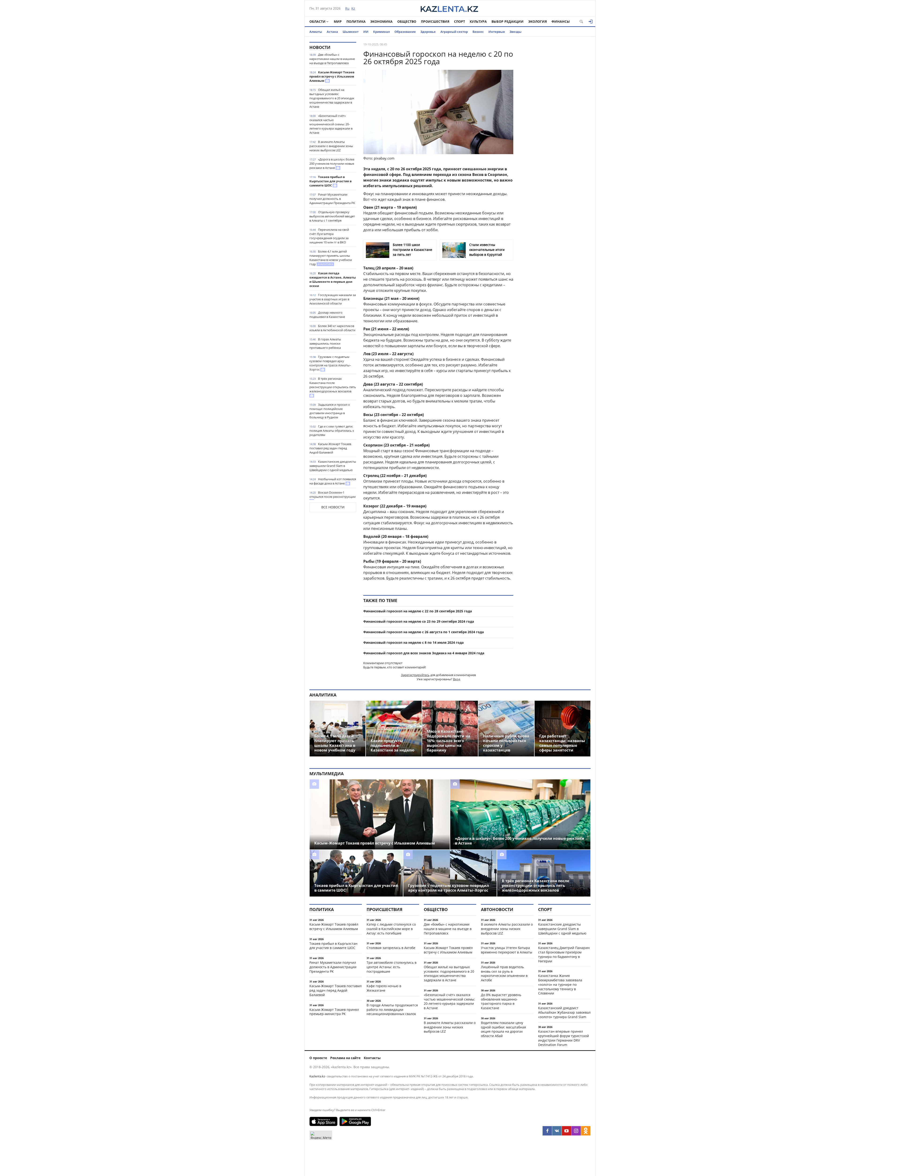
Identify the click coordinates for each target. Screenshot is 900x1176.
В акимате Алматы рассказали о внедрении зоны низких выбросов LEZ (331, 146)
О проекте (318, 1058)
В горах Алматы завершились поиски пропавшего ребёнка (325, 343)
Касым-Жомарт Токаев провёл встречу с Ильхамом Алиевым (331, 76)
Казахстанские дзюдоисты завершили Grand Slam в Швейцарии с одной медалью (332, 465)
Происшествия (435, 21)
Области (317, 21)
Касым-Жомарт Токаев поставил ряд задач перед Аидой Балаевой (330, 448)
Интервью (496, 32)
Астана (332, 32)
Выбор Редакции (507, 21)
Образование (405, 32)
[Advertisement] (555, 112)
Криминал (381, 32)
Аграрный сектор (454, 32)
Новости (319, 47)
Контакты (372, 1058)
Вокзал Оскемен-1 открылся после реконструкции (332, 494)
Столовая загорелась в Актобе (391, 947)
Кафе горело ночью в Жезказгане (384, 988)
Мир (338, 21)
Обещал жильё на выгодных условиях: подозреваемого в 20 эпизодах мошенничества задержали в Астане (331, 98)
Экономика (381, 21)
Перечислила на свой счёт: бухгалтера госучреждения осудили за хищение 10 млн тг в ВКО (329, 235)
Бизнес (478, 32)
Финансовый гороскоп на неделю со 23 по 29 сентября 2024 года (418, 621)
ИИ (365, 32)
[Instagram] (576, 1130)
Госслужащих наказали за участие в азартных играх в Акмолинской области (332, 299)
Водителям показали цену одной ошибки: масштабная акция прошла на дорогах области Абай (503, 1029)
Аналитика (322, 695)
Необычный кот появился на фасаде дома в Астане (332, 481)
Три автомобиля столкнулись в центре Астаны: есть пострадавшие (391, 967)
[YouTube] (566, 1130)
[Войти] (590, 21)
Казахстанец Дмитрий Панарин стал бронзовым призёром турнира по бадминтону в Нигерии (564, 954)
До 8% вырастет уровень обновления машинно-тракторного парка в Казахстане (501, 1001)
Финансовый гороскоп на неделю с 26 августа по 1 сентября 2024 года (423, 632)
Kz (353, 8)
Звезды (515, 32)
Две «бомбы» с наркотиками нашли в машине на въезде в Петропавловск (332, 58)
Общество (406, 21)
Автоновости (497, 909)
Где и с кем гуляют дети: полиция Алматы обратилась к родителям (331, 430)
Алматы (315, 32)
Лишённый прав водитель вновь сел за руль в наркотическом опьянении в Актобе (504, 973)
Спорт (459, 21)
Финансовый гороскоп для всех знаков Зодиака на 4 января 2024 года (423, 653)
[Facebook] (547, 1130)
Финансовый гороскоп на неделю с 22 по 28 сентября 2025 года (417, 611)
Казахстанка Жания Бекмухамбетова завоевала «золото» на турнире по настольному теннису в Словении (560, 984)
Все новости (333, 507)
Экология (537, 21)
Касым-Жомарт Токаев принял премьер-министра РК (334, 1011)
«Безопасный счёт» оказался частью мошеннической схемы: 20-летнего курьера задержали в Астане (330, 124)
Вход (456, 679)
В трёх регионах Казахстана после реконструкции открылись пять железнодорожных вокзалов (332, 384)
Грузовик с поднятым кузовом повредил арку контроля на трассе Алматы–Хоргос (330, 363)
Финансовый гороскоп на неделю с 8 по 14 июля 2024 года (413, 642)
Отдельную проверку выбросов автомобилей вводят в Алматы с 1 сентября (332, 216)
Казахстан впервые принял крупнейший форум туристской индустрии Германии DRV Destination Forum (563, 1038)
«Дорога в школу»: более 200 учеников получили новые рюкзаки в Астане (331, 163)
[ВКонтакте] (557, 1130)
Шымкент (351, 32)
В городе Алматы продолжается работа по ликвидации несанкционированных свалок (392, 1009)
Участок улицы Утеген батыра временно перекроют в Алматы (506, 949)
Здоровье (428, 32)
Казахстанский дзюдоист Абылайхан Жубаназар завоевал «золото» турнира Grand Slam (564, 1012)
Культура (478, 21)
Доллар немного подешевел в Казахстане (327, 314)
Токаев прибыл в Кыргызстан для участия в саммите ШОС (330, 181)
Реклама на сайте (345, 1058)
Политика (356, 21)
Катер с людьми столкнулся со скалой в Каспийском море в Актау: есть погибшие (391, 928)
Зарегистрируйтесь (415, 675)
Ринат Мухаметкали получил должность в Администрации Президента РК (332, 198)
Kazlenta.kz (317, 1076)
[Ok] (585, 1130)
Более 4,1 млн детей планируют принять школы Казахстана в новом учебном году (330, 257)
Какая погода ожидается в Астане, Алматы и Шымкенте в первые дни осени (332, 279)
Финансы (560, 21)
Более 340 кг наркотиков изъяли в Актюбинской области (332, 328)
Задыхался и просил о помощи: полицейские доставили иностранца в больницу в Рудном (329, 410)
